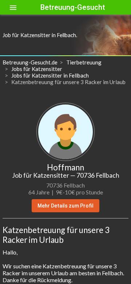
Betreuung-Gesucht (72, 7)
